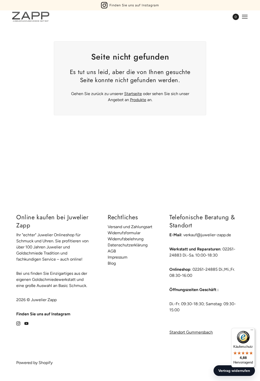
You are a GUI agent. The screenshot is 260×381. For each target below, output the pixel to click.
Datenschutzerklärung (128, 245)
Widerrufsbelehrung (125, 239)
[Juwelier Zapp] (30, 16)
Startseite (133, 93)
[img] (18, 323)
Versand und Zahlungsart (130, 226)
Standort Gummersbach (191, 332)
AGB (112, 251)
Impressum (117, 257)
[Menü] (252, 331)
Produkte (138, 99)
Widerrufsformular (124, 232)
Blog (112, 263)
